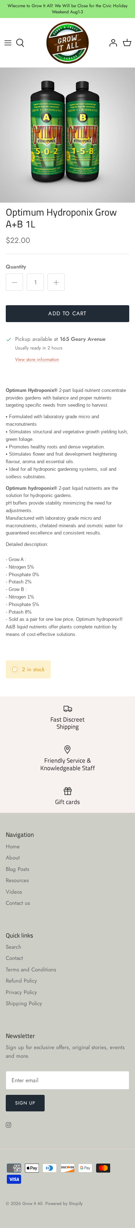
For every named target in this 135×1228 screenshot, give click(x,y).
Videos (14, 892)
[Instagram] (8, 1125)
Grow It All (32, 1203)
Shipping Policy (24, 1003)
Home (13, 846)
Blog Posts (17, 869)
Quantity (16, 267)
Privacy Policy (21, 992)
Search (13, 947)
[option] (67, 135)
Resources (17, 880)
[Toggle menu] (8, 43)
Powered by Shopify (63, 1203)
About (13, 858)
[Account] (111, 43)
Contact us (18, 903)
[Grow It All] (67, 43)
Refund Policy (21, 981)
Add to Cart (67, 313)
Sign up (25, 1103)
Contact (14, 958)
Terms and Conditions (31, 970)
